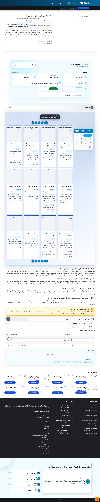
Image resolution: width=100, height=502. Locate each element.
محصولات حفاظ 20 (45, 448)
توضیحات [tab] (93, 53)
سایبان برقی (46, 439)
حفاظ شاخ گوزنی (54, 3)
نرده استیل (47, 450)
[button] (50, 323)
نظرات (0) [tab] (85, 53)
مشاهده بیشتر (81, 382)
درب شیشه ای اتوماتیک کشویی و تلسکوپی (40, 435)
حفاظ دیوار (62, 3)
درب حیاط (47, 3)
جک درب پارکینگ (46, 419)
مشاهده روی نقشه (79, 88)
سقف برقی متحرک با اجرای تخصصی (41, 441)
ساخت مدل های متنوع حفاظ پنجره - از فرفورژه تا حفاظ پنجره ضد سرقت (81, 389)
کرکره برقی (46, 444)
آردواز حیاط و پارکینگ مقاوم (43, 415)
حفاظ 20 (37, 18)
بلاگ (42, 3)
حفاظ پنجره (76, 3)
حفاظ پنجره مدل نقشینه (10, 376)
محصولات (37, 3)
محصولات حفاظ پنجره (30, 18)
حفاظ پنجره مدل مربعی (10, 387)
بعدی (46, 122)
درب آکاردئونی (69, 3)
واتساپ (53, 88)
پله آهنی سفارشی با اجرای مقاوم (42, 417)
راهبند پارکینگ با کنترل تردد (44, 437)
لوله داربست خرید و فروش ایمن (42, 446)
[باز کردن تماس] (97, 499)
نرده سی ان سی (46, 453)
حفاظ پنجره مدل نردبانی (46, 30)
